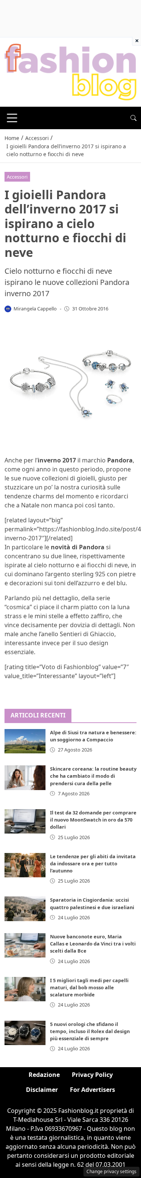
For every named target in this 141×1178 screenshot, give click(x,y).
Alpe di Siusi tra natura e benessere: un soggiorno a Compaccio (93, 736)
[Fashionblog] (70, 71)
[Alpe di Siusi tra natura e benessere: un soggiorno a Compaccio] (25, 741)
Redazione (44, 1075)
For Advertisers (92, 1090)
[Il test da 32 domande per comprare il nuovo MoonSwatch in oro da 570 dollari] (25, 821)
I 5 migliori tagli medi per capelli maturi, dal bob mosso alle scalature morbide (89, 987)
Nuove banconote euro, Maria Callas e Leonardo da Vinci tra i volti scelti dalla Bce (93, 943)
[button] (133, 117)
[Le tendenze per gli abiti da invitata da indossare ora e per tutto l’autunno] (25, 865)
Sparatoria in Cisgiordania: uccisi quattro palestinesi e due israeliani (92, 903)
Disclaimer (42, 1090)
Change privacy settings (111, 1171)
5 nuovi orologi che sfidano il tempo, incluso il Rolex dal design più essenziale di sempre (90, 1031)
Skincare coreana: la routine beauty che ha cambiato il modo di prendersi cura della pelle (93, 775)
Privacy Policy (92, 1075)
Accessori (17, 176)
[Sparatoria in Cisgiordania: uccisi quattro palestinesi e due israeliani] (25, 908)
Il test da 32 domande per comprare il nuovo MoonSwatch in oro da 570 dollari (93, 819)
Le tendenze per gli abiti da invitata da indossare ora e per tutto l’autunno (93, 863)
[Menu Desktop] (12, 118)
